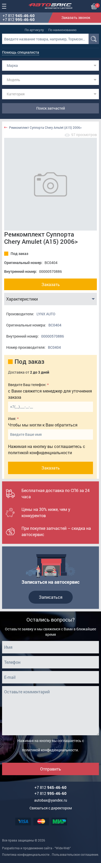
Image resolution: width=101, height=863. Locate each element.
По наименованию (62, 29)
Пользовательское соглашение (75, 854)
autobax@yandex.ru (50, 800)
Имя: (12, 418)
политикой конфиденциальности (40, 452)
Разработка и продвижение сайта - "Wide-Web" (36, 848)
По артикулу (34, 29)
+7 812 (19, 16)
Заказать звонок (75, 17)
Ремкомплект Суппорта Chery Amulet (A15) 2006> (45, 128)
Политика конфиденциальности (25, 854)
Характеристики (22, 299)
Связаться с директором (51, 807)
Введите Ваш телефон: (27, 384)
